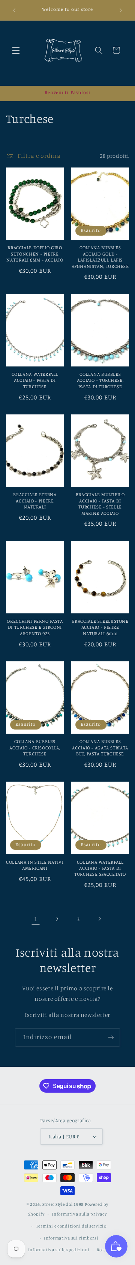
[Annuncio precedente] (14, 10)
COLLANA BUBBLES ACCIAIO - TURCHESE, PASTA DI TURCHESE (100, 380)
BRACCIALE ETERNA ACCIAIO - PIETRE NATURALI (34, 501)
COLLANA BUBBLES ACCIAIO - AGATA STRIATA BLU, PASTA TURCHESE (100, 748)
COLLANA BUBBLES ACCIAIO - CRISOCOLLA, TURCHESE (34, 748)
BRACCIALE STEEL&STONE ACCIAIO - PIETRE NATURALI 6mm (100, 627)
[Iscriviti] (111, 1037)
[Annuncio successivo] (120, 10)
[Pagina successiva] (99, 919)
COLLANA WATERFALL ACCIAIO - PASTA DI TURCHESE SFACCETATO (100, 868)
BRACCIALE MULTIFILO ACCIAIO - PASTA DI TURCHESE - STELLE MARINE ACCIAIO (100, 504)
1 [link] (36, 919)
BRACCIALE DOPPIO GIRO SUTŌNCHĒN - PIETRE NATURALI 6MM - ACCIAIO (34, 254)
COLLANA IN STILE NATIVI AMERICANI (35, 865)
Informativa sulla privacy (79, 1214)
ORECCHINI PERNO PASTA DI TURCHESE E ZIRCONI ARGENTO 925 (35, 627)
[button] (15, 50)
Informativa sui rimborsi (71, 1238)
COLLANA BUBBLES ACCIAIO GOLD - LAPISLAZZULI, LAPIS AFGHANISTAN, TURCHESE (100, 257)
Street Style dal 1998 (63, 1204)
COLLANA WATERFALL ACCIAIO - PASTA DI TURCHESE (35, 380)
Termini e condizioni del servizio (71, 1226)
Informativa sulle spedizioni (59, 1249)
